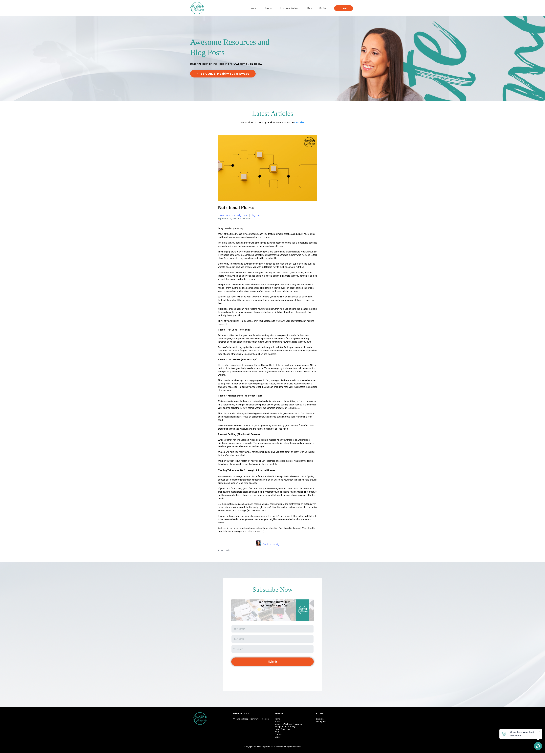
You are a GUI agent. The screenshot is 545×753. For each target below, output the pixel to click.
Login (277, 737)
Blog (309, 8)
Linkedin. (299, 122)
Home (277, 719)
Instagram (321, 721)
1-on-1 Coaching (282, 729)
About (254, 8)
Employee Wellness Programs (288, 724)
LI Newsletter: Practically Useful (233, 215)
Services (269, 8)
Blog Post (255, 215)
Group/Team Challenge (285, 726)
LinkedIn (320, 719)
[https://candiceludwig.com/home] (197, 8)
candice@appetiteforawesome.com (252, 719)
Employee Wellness (290, 8)
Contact (323, 8)
